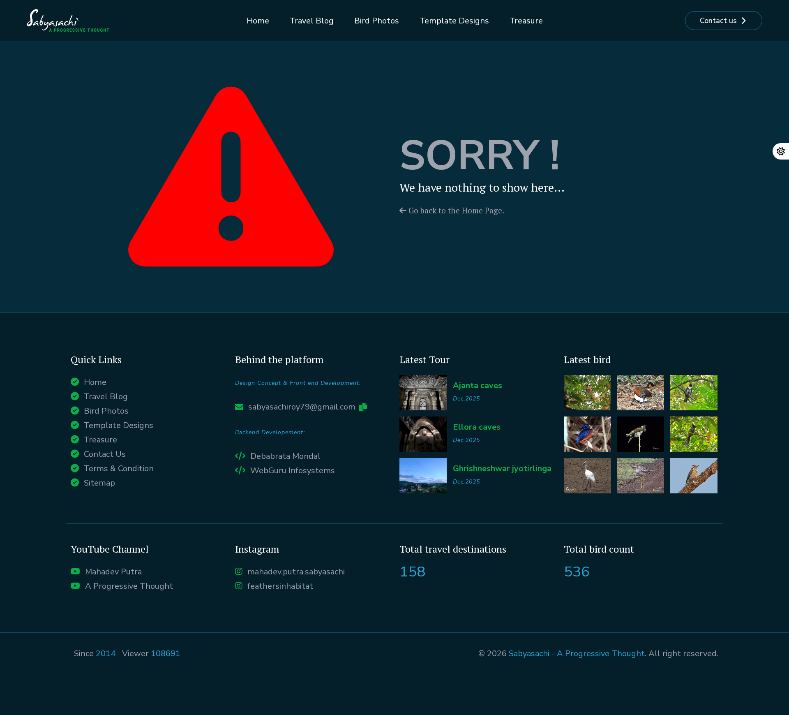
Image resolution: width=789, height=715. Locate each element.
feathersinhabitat (280, 586)
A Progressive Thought (129, 586)
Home (258, 20)
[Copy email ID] (363, 407)
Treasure (526, 20)
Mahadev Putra (113, 571)
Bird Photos (376, 20)
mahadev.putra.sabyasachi (296, 571)
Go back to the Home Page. (455, 210)
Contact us (718, 20)
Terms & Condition (119, 468)
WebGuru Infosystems (292, 470)
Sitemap (99, 482)
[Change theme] (781, 151)
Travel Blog (312, 20)
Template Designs (454, 20)
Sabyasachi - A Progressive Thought (577, 653)
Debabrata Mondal (285, 456)
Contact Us (105, 454)
